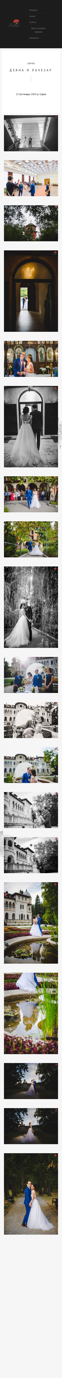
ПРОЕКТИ (33, 10)
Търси (51, 1281)
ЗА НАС (32, 16)
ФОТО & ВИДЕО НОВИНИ (38, 30)
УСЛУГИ (32, 22)
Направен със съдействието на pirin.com (31, 1361)
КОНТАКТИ (34, 38)
